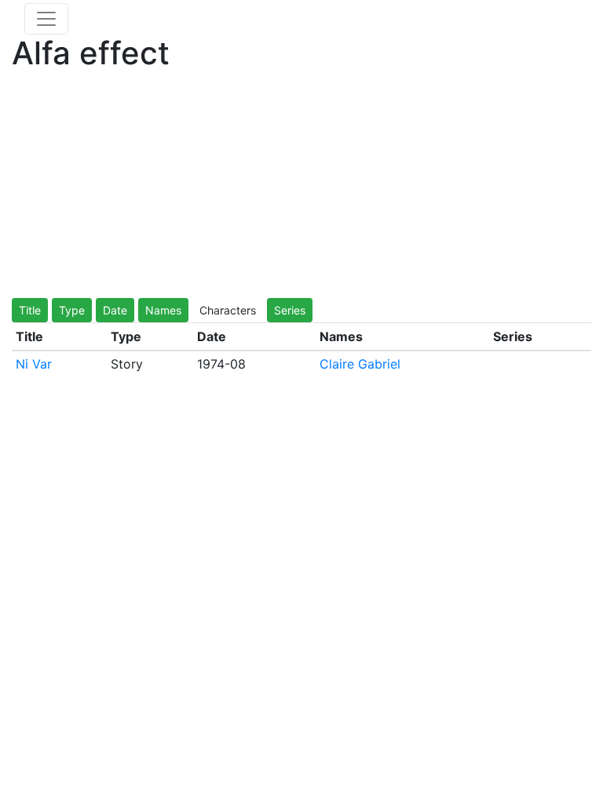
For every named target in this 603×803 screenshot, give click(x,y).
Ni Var (34, 364)
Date (115, 310)
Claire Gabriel (360, 364)
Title (30, 310)
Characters (227, 310)
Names (163, 310)
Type (72, 310)
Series (289, 310)
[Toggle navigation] (46, 19)
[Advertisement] (301, 188)
